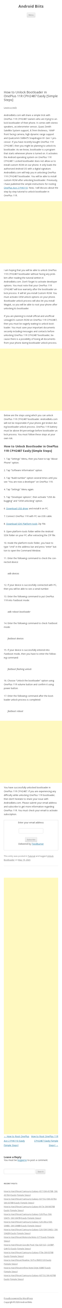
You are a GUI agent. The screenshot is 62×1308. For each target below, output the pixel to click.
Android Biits (31, 6)
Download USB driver (17, 508)
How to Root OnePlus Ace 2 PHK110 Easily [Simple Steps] (16, 1141)
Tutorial (31, 856)
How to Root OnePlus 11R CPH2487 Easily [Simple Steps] (44, 1141)
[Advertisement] (31, 50)
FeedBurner (38, 843)
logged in (22, 1160)
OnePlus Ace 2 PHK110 (16, 187)
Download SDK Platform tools (22, 523)
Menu (31, 15)
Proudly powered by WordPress (18, 1298)
